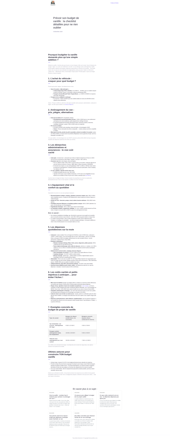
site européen (85, 285)
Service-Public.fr (69, 104)
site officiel (87, 175)
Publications (114, 3)
